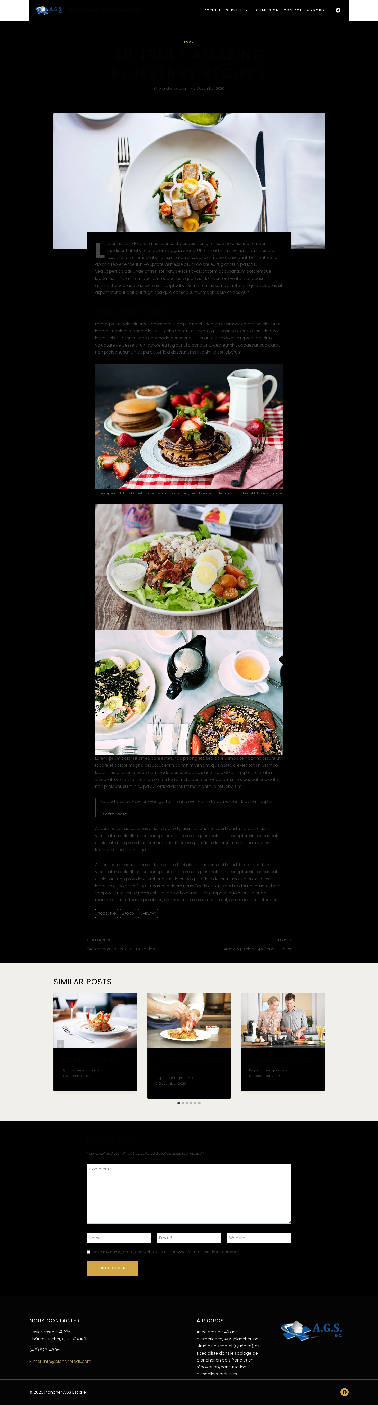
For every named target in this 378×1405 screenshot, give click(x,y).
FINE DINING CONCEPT (90, 1060)
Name (96, 1238)
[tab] (178, 1103)
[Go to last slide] (60, 1045)
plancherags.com (173, 88)
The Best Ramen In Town (280, 1060)
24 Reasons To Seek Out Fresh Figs (121, 945)
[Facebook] (338, 10)
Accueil (212, 10)
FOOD (128, 913)
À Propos (317, 10)
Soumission (266, 10)
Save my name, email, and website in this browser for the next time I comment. (167, 1252)
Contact (293, 10)
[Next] (317, 1045)
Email (166, 1238)
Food (189, 42)
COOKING (106, 913)
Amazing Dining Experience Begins (257, 945)
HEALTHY (148, 913)
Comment (100, 1169)
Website (237, 1238)
